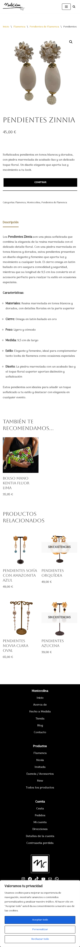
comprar (40, 182)
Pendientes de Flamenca (44, 27)
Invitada (40, 767)
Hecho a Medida (40, 711)
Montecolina (33, 203)
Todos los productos (40, 787)
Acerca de (40, 704)
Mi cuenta (40, 822)
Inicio (6, 27)
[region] (40, 913)
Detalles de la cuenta (40, 836)
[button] (71, 42)
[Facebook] (30, 879)
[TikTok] (36, 879)
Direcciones (40, 829)
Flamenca (19, 27)
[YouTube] (43, 879)
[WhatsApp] (57, 879)
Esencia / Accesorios (40, 774)
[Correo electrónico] (50, 879)
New (40, 780)
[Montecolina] (14, 7)
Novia (40, 760)
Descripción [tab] (11, 222)
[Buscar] (74, 6)
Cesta (40, 808)
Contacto (40, 732)
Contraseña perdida (40, 843)
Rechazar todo (40, 939)
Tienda (40, 718)
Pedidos (40, 815)
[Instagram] (23, 879)
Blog (40, 725)
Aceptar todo (40, 920)
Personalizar (40, 929)
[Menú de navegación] (66, 7)
